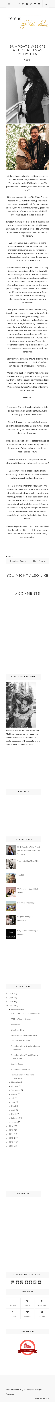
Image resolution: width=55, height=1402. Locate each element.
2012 (11, 1142)
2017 (11, 1006)
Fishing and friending (25, 903)
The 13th (21, 875)
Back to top (41, 1399)
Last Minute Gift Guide (20, 1041)
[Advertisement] (14, 767)
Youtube (42, 1316)
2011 (11, 1146)
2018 (11, 1001)
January (14, 1122)
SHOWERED (16, 1024)
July (13, 1098)
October (15, 1086)
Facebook (13, 1305)
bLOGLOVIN (27, 1316)
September (16, 1090)
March (14, 1114)
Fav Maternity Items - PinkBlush (24, 1035)
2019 (11, 998)
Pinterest (13, 1316)
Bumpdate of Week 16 (20, 1069)
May (13, 1106)
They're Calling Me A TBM (28, 861)
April (13, 1110)
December (15, 1009)
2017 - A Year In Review (21, 1019)
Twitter (27, 1305)
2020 (11, 993)
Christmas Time (17, 1030)
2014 (11, 1134)
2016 (11, 1126)
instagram (42, 1305)
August (14, 1094)
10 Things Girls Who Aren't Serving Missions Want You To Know (28, 850)
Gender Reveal (17, 1064)
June (13, 1102)
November (15, 1082)
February (15, 1118)
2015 (11, 1130)
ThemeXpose (28, 1389)
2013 (11, 1138)
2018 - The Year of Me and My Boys (25, 1013)
